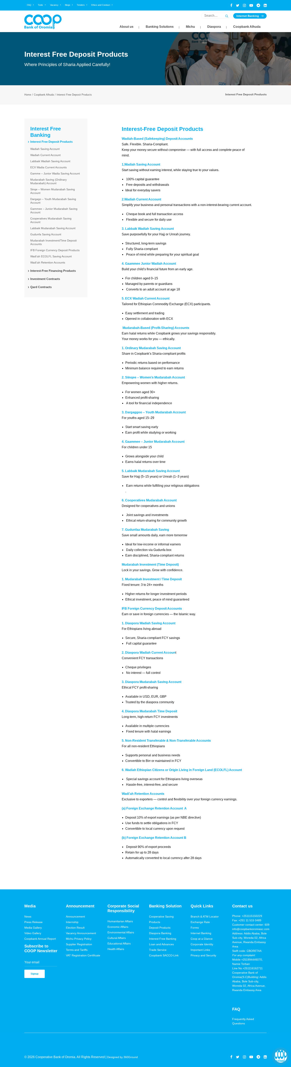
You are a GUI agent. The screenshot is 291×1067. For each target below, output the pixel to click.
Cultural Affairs (116, 938)
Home (27, 94)
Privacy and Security (203, 955)
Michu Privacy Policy (78, 938)
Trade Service (157, 949)
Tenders (81, 5)
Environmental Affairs (120, 932)
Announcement (75, 916)
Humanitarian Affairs (120, 921)
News (27, 916)
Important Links (200, 949)
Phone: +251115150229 (247, 916)
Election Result (75, 927)
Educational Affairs (119, 943)
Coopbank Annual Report (40, 938)
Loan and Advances (161, 944)
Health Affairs (115, 949)
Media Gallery (33, 927)
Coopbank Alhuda (44, 94)
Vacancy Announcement (81, 933)
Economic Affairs (117, 926)
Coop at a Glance (202, 938)
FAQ (29, 5)
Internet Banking (247, 15)
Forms (195, 927)
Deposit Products (159, 927)
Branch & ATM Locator (205, 916)
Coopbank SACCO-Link (164, 955)
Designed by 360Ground (122, 1057)
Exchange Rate (200, 922)
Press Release (33, 922)
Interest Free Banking (162, 938)
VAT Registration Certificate (83, 955)
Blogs (67, 5)
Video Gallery (32, 933)
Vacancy (54, 5)
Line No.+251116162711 (248, 968)
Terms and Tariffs (76, 949)
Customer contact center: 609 (250, 924)
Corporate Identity (202, 944)
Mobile (236, 959)
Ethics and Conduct (100, 5)
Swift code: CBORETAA (247, 950)
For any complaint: (244, 955)
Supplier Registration (79, 944)
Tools (40, 5)
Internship (72, 922)
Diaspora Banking (160, 933)
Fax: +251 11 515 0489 (246, 920)
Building (253, 977)
